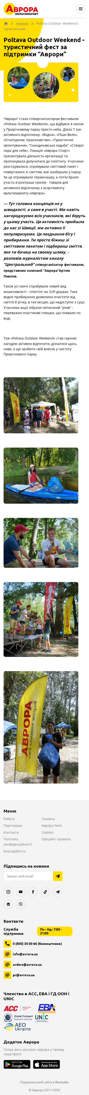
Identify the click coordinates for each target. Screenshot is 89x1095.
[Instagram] (8, 892)
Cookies (48, 832)
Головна (48, 819)
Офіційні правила (56, 839)
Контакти (11, 832)
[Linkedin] (8, 904)
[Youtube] (20, 892)
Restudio (62, 1082)
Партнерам (13, 825)
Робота (9, 819)
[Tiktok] (45, 892)
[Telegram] (57, 892)
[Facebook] (33, 892)
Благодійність (15, 851)
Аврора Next (52, 825)
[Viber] (20, 904)
